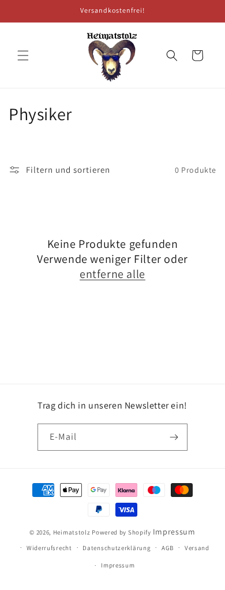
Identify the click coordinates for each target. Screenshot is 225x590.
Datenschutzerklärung (116, 548)
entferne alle (112, 273)
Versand (197, 548)
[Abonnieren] (174, 437)
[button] (23, 55)
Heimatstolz (72, 532)
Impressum (174, 531)
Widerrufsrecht (49, 548)
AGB (168, 548)
